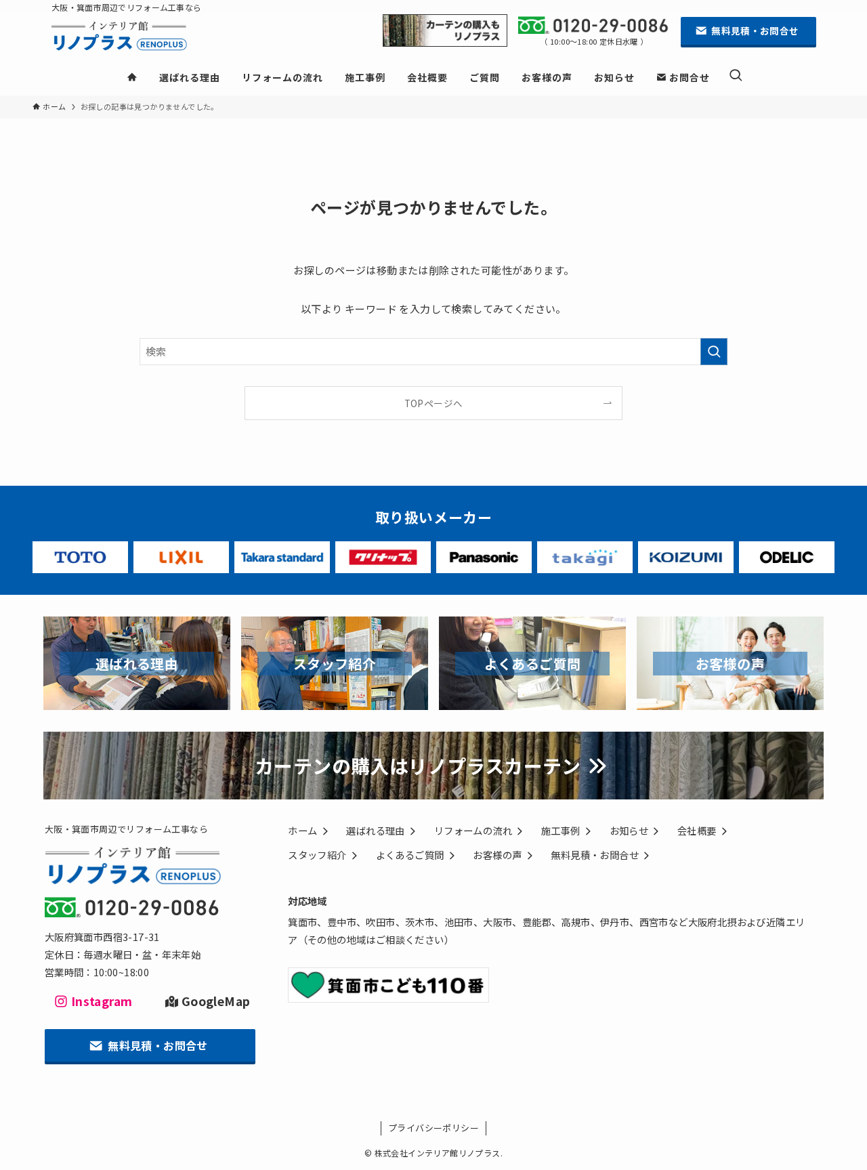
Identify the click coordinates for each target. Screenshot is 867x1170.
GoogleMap (216, 1001)
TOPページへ (433, 403)
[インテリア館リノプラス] (132, 38)
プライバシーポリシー (433, 1127)
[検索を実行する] (713, 351)
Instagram (101, 1001)
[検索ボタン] (735, 76)
